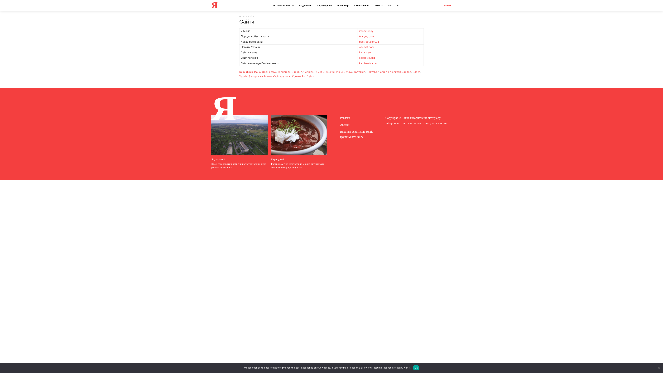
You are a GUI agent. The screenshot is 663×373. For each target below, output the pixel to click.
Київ (242, 72)
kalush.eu (365, 52)
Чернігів (383, 72)
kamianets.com (368, 63)
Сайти (310, 76)
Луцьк (348, 72)
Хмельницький (325, 72)
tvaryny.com (366, 36)
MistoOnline (356, 136)
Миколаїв (270, 76)
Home (242, 16)
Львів (249, 72)
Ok (416, 367)
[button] (448, 5)
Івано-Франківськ (265, 72)
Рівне (339, 72)
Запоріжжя (256, 76)
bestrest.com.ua (369, 41)
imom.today (366, 31)
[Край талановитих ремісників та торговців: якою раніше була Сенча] (239, 135)
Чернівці (308, 72)
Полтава (372, 72)
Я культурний (218, 159)
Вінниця (297, 72)
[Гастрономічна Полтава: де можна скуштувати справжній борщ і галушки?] (299, 135)
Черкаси (395, 72)
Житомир (359, 72)
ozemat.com (366, 47)
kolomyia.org (367, 57)
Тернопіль (283, 72)
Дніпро (406, 72)
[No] (658, 368)
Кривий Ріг (298, 76)
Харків (243, 76)
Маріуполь (284, 76)
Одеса (416, 72)
